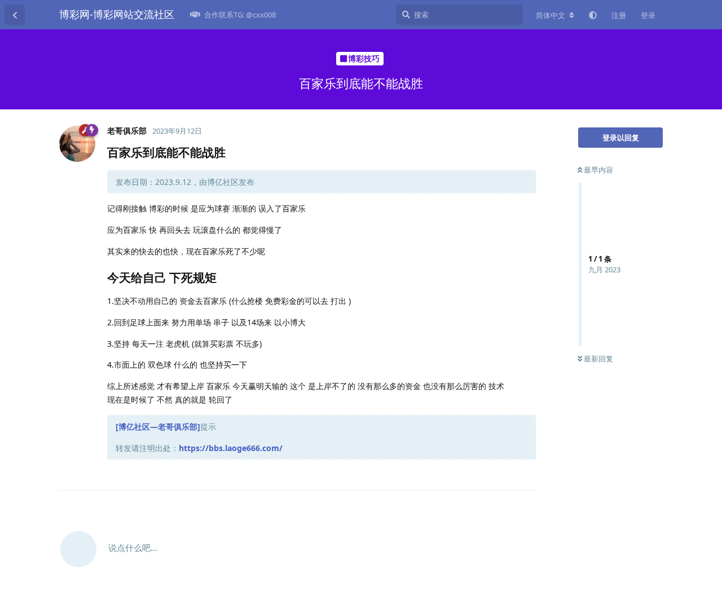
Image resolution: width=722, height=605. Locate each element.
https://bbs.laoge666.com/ (231, 448)
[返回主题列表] (15, 15)
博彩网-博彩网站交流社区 (116, 14)
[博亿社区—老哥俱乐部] (158, 426)
